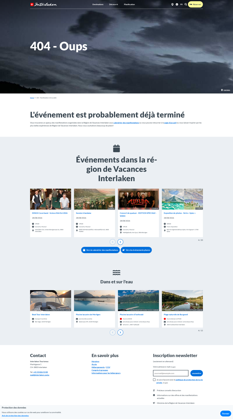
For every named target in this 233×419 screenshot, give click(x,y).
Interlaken (227, 90)
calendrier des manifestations (126, 122)
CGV (108, 367)
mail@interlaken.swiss (39, 375)
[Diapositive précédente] (113, 242)
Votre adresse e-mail (164, 367)
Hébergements (98, 367)
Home (32, 98)
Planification (129, 4)
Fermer (225, 413)
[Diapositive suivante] (120, 242)
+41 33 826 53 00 (40, 372)
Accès (94, 364)
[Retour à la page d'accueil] (43, 4)
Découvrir (113, 4)
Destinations (97, 4)
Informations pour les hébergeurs (106, 373)
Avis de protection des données (15, 415)
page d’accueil (170, 122)
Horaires (95, 361)
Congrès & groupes (100, 370)
